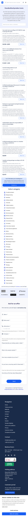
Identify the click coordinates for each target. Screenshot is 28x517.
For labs (7, 416)
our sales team (20, 389)
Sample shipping (9, 423)
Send (14, 381)
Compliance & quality (10, 432)
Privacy (6, 427)
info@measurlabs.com (9, 389)
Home (6, 405)
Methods (7, 409)
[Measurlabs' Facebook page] (5, 455)
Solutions (7, 411)
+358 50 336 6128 (9, 442)
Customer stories (9, 430)
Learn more (4, 506)
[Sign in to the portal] (23, 2)
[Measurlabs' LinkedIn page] (8, 455)
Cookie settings (14, 510)
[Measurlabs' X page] (11, 455)
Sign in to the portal (10, 492)
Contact (7, 414)
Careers (6, 421)
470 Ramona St (8, 475)
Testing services (9, 407)
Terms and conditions (10, 425)
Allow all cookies (14, 514)
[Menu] (26, 2)
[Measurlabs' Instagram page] (14, 455)
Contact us (14, 185)
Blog (6, 418)
